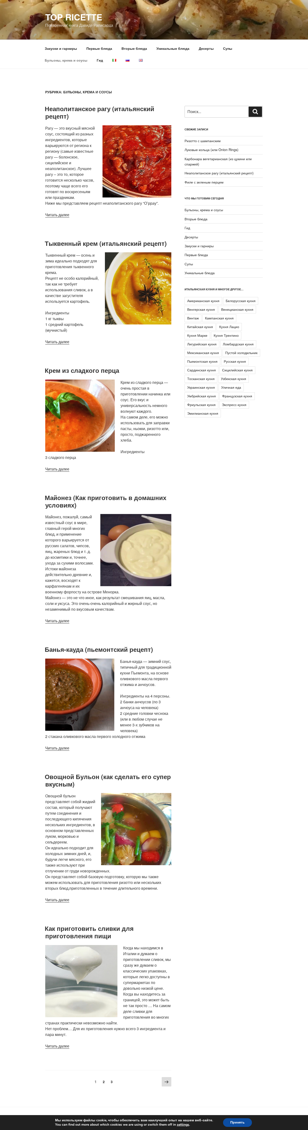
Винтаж (193, 318)
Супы (227, 48)
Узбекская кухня (233, 378)
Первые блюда (99, 48)
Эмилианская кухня (202, 413)
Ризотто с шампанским (203, 140)
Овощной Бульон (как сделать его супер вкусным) (108, 780)
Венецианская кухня (237, 309)
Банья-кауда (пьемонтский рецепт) (99, 649)
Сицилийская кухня (237, 370)
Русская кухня (235, 361)
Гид (100, 60)
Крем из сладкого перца (82, 370)
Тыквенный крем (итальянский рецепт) (106, 243)
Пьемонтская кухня (202, 361)
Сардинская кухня (201, 370)
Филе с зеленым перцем (204, 182)
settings (183, 1125)
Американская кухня (203, 300)
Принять (237, 1122)
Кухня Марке (197, 335)
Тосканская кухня (201, 378)
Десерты (206, 48)
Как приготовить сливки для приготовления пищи (89, 932)
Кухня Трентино (226, 335)
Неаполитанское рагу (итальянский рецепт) (99, 112)
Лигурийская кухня (202, 344)
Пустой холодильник (241, 352)
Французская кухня (237, 396)
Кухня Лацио (229, 326)
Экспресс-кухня (234, 404)
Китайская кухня (200, 326)
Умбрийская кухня (201, 396)
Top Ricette (73, 17)
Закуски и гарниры (61, 48)
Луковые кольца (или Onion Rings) (211, 149)
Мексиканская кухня (203, 352)
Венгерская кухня (201, 309)
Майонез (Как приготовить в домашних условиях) (105, 501)
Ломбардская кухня (238, 344)
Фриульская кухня (201, 404)
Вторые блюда (134, 48)
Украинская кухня (201, 387)
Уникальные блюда (172, 48)
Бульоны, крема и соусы (66, 60)
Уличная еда (231, 387)
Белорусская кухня (241, 300)
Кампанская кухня (219, 318)
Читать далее (57, 214)
